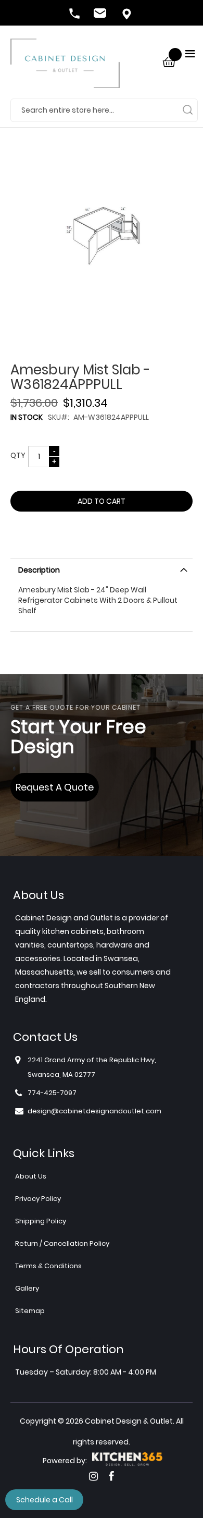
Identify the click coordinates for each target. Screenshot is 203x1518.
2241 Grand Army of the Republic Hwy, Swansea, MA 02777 (92, 1067)
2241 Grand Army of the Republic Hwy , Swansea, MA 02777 (127, 14)
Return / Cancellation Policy (62, 1243)
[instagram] (93, 1476)
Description (39, 570)
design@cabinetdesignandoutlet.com (101, 14)
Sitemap (30, 1311)
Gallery (27, 1288)
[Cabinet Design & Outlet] (65, 69)
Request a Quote (55, 787)
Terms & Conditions (48, 1266)
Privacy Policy (38, 1199)
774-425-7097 (75, 14)
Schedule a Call (44, 1500)
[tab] (101, 568)
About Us (30, 1176)
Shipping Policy (40, 1221)
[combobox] (104, 110)
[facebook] (111, 1476)
